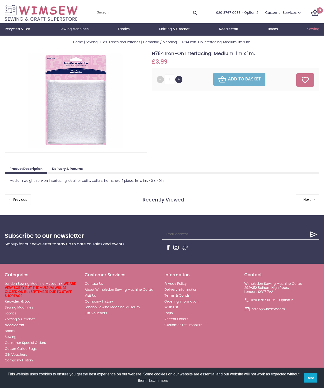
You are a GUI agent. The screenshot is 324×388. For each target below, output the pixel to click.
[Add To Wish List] (305, 80)
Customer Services (280, 12)
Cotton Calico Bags (21, 349)
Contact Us (94, 283)
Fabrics (124, 29)
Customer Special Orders (25, 343)
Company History (19, 360)
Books (273, 29)
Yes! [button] (310, 378)
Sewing (313, 29)
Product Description (25, 169)
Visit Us (90, 295)
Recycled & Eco (17, 29)
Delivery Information (180, 289)
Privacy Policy (175, 283)
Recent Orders (176, 319)
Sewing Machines (74, 29)
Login (168, 313)
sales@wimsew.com (268, 309)
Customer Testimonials (183, 325)
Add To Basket (244, 79)
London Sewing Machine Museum (112, 307)
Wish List (171, 307)
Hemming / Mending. (160, 42)
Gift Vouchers (16, 354)
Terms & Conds (177, 295)
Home (78, 42)
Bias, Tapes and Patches (120, 42)
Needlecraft (228, 29)
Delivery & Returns (67, 169)
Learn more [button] (158, 381)
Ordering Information (181, 301)
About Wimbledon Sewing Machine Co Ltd (119, 289)
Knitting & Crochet (174, 29)
